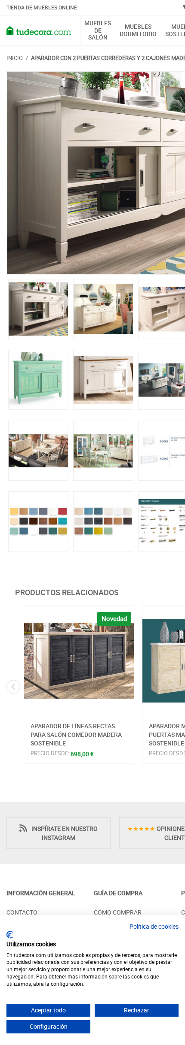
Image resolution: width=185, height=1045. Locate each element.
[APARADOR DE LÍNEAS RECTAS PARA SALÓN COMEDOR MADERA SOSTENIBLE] (79, 660)
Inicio (14, 58)
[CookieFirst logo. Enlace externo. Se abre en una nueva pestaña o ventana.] (9, 935)
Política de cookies (154, 926)
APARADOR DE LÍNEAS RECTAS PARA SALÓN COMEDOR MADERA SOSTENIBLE (76, 734)
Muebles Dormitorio (138, 30)
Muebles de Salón (97, 30)
